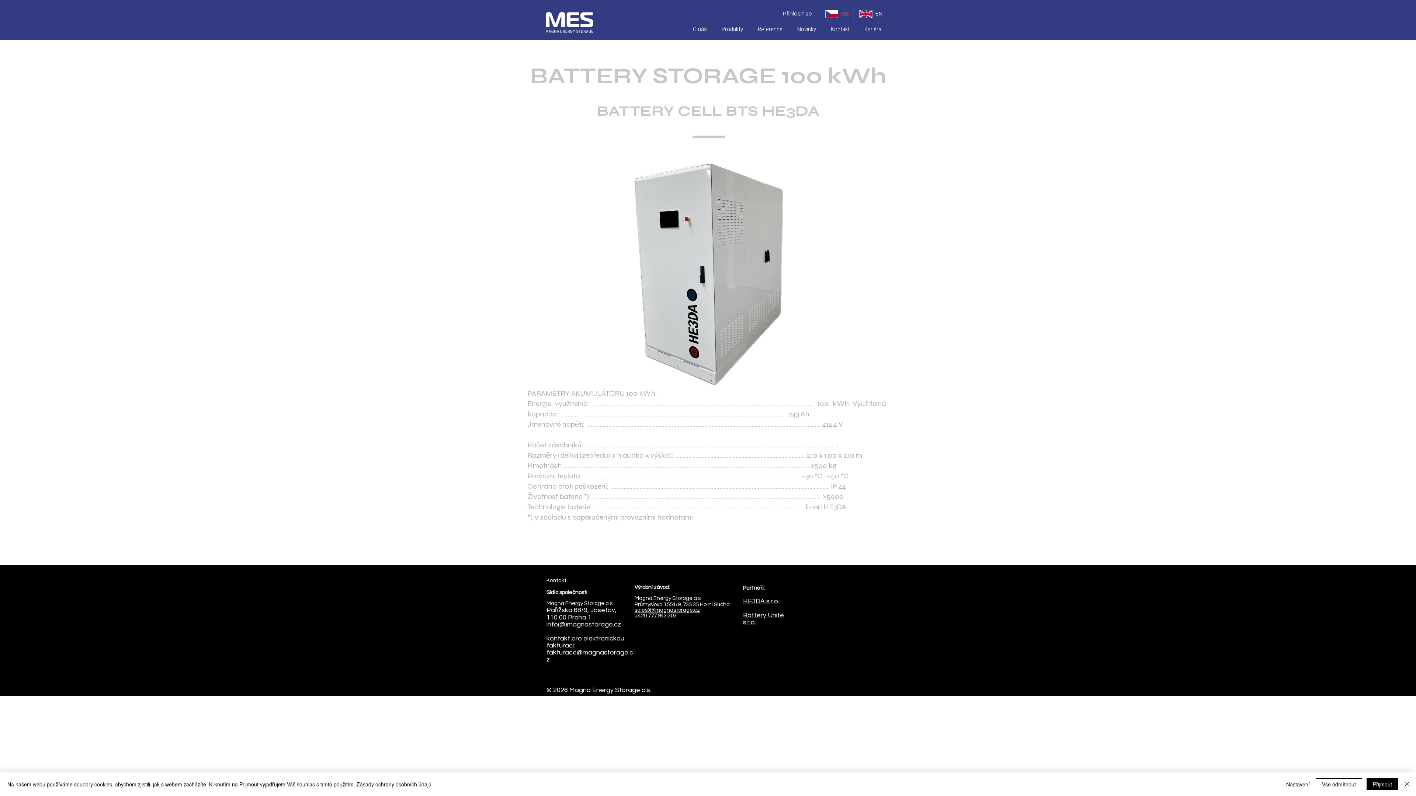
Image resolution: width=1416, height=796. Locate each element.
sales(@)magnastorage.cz (667, 610)
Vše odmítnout (1339, 784)
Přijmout (1382, 784)
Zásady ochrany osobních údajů (394, 784)
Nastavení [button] (1298, 784)
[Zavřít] (1407, 784)
